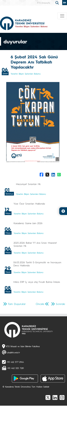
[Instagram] (62, 397)
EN (64, 2)
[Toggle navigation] (62, 15)
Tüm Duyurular (17, 304)
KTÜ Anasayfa (43, 2)
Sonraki (60, 304)
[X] (48, 397)
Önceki (40, 304)
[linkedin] (55, 397)
